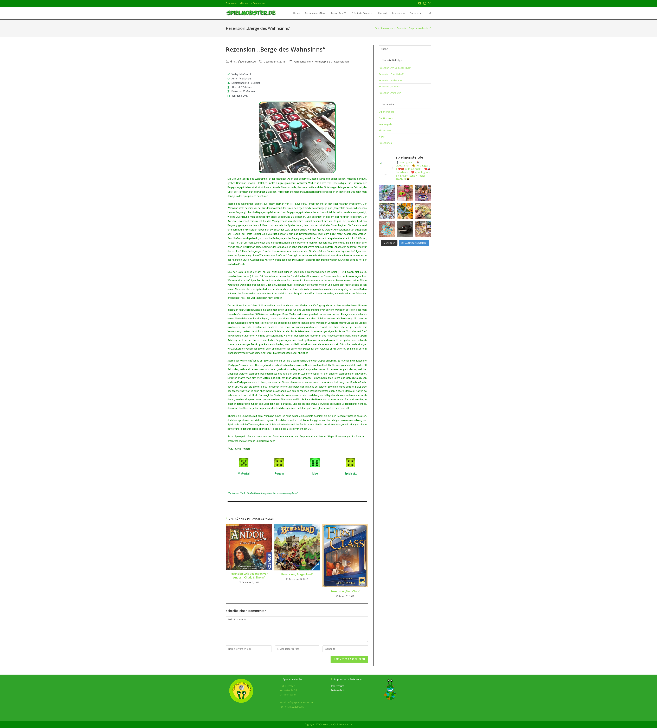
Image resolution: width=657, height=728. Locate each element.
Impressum (337, 686)
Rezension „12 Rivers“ (390, 86)
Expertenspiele (386, 111)
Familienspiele (302, 61)
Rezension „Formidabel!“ (391, 74)
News (381, 136)
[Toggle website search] (430, 13)
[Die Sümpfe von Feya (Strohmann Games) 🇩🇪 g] (387, 193)
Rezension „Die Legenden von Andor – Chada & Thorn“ (249, 575)
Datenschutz (338, 690)
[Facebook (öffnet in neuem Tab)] (419, 3)
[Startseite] (376, 28)
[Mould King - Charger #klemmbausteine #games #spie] (405, 229)
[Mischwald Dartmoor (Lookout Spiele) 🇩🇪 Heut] (423, 211)
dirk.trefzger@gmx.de (243, 61)
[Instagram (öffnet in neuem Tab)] (424, 3)
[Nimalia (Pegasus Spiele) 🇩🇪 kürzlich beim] (405, 211)
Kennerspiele (322, 61)
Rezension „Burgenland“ (297, 574)
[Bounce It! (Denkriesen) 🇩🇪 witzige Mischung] (423, 193)
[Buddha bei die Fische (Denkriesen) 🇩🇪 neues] (387, 229)
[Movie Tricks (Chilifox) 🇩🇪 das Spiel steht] (423, 229)
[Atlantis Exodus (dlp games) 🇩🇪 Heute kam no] (387, 211)
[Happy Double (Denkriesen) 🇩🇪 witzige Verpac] (405, 193)
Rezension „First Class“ (345, 591)
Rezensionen (341, 61)
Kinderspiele (385, 130)
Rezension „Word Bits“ (390, 92)
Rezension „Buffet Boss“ (391, 80)
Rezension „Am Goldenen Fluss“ (395, 67)
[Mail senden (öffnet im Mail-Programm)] (429, 3)
